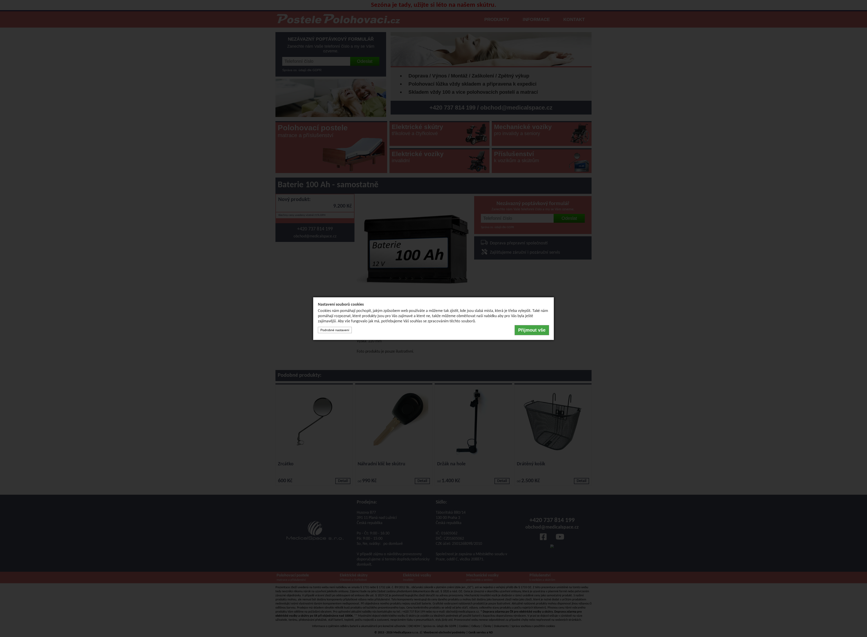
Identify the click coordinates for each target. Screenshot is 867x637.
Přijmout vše (531, 330)
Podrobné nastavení (334, 330)
